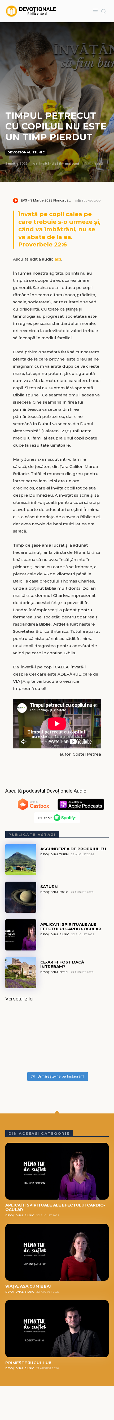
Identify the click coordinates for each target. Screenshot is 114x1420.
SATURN (49, 886)
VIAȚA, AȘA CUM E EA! (28, 1286)
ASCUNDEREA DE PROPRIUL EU (73, 848)
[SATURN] (20, 897)
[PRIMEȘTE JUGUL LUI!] (57, 1328)
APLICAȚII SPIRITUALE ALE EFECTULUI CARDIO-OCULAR (70, 926)
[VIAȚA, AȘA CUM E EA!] (57, 1252)
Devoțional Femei (54, 972)
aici (58, 259)
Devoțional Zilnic (26, 152)
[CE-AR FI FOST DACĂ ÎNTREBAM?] (20, 972)
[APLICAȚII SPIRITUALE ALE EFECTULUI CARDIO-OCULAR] (20, 934)
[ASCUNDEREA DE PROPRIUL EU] (20, 859)
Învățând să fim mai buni (59, 163)
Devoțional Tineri (54, 854)
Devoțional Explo (54, 892)
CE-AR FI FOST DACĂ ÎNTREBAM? (62, 964)
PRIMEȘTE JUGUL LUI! (28, 1362)
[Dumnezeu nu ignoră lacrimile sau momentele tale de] (57, 1038)
